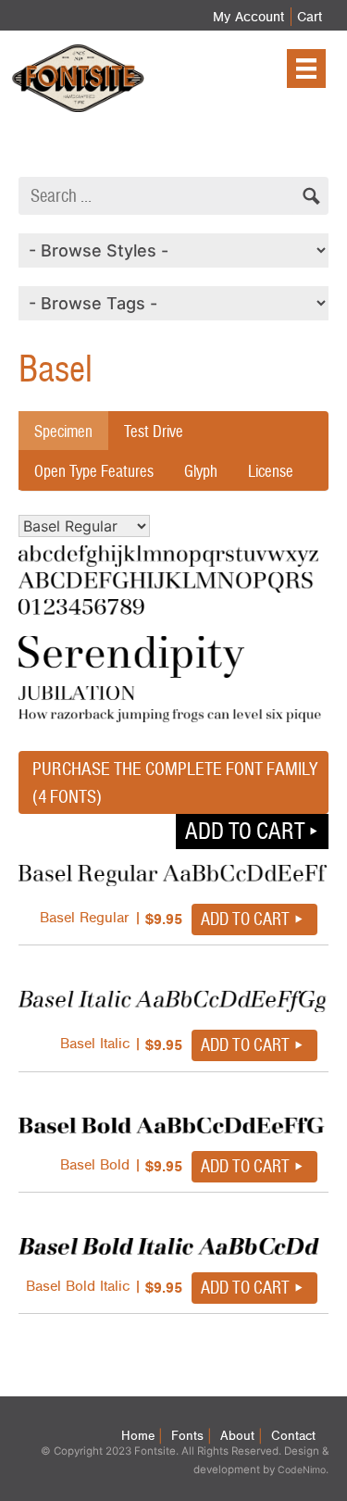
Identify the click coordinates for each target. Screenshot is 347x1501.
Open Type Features (94, 471)
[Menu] (306, 68)
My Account (248, 16)
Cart (309, 16)
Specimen (63, 431)
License (270, 471)
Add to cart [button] (244, 830)
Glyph (200, 471)
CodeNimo (302, 1470)
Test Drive (153, 431)
